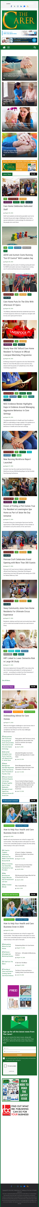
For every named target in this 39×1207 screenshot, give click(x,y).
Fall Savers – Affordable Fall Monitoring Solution (25, 954)
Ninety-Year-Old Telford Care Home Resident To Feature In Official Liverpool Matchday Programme (18, 351)
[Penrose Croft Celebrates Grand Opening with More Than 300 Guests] (19, 540)
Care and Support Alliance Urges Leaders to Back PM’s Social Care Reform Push (19, 151)
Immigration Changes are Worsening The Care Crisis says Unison (18, 100)
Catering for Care (18, 711)
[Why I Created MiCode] (8, 887)
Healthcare (18, 247)
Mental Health (26, 247)
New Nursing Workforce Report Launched (17, 461)
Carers (29, 393)
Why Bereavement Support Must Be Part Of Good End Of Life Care (25, 876)
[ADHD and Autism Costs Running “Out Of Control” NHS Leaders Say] (19, 236)
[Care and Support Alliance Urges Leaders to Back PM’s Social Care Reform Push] (19, 145)
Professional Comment (22, 825)
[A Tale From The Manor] (8, 964)
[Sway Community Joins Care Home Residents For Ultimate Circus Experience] (19, 589)
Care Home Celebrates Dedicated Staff (17, 208)
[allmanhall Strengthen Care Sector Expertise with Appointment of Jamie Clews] (8, 756)
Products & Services (29, 711)
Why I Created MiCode (20, 886)
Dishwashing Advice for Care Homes (16, 717)
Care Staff (16, 202)
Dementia (11, 650)
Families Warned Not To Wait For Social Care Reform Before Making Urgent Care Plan (18, 75)
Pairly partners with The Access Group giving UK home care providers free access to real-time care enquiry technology (25, 741)
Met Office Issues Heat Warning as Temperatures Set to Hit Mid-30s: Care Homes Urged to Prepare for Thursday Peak (19, 125)
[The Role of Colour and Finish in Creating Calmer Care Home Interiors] (8, 972)
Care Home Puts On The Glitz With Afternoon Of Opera (18, 303)
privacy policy (24, 1058)
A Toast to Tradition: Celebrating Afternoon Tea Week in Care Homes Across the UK (24, 854)
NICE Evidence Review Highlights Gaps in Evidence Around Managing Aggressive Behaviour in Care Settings (19, 409)
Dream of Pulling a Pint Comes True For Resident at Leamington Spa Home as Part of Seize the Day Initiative (19, 511)
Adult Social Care (13, 198)
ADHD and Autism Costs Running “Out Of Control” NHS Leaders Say (18, 257)
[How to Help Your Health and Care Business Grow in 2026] (19, 813)
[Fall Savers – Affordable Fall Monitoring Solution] (8, 955)
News (22, 202)
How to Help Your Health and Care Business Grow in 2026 (19, 831)
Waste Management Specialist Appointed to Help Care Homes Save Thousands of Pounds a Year (24, 767)
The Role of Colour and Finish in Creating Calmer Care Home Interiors (24, 971)
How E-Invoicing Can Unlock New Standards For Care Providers (23, 865)
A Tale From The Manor (21, 962)
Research (31, 396)
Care (5, 198)
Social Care (29, 202)
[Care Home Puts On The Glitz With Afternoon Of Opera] (19, 282)
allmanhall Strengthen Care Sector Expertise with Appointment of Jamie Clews (24, 755)
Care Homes (23, 198)
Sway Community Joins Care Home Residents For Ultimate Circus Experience (18, 611)
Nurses (25, 396)
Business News (7, 711)
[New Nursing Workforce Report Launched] (19, 440)
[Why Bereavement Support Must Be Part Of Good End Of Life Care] (8, 877)
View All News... (6, 680)
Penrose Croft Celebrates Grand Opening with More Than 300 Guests (19, 561)
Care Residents (7, 202)
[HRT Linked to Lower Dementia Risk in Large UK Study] (19, 639)
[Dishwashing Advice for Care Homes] (19, 699)
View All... (33, 174)
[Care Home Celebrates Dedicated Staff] (19, 187)
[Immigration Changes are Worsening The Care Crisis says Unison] (19, 94)
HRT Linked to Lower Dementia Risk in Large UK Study (19, 660)
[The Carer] (4, 47)
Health (10, 247)
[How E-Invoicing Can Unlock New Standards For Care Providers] (8, 867)
